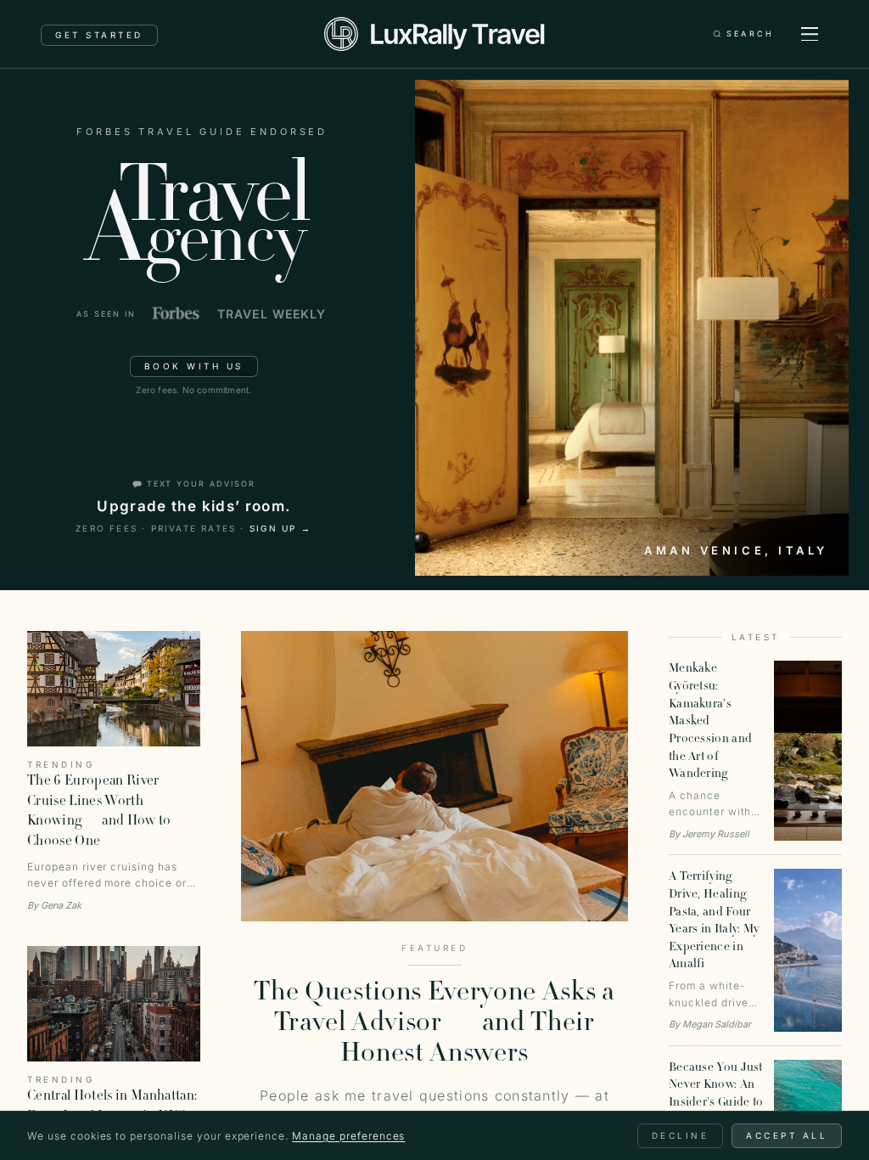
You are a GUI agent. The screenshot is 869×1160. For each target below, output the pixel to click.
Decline (680, 1135)
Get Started (99, 35)
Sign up (280, 528)
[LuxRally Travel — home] (434, 34)
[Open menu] (809, 34)
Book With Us (194, 366)
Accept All (786, 1135)
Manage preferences (348, 1135)
